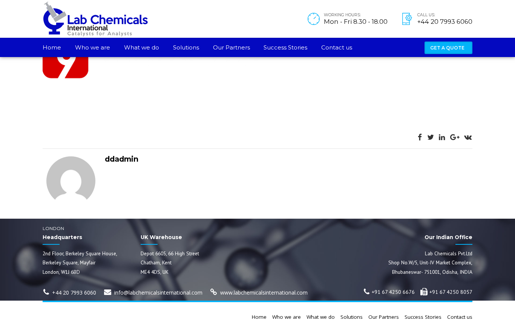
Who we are (92, 47)
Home (52, 47)
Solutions (186, 47)
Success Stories (285, 47)
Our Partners (231, 47)
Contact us (336, 47)
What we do (141, 47)
